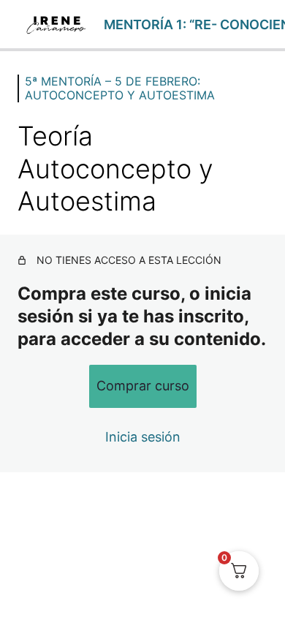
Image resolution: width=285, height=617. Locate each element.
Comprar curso (142, 385)
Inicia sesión (142, 436)
